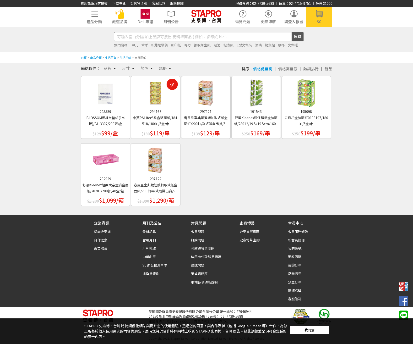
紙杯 (281, 45)
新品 (328, 69)
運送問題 (197, 265)
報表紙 (228, 45)
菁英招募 (100, 248)
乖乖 (144, 45)
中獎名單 (149, 256)
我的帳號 (294, 248)
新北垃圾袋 (159, 45)
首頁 (84, 57)
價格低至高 (262, 69)
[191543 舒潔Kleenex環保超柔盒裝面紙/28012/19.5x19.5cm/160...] (256, 91)
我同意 (309, 329)
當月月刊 (149, 240)
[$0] (319, 16)
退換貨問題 (199, 273)
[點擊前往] (403, 314)
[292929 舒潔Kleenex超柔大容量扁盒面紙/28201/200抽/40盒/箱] (105, 158)
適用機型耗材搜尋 (94, 3)
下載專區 (119, 3)
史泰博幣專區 (249, 231)
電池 (217, 45)
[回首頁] (206, 16)
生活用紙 (125, 57)
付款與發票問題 (202, 248)
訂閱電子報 (138, 3)
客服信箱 (158, 3)
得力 (187, 45)
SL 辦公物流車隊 (154, 265)
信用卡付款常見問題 (206, 256)
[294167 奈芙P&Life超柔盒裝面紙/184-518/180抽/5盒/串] (155, 91)
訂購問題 (197, 240)
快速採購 (294, 290)
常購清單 (294, 273)
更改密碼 (294, 256)
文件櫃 (293, 45)
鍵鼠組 (270, 45)
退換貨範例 (150, 273)
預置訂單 (294, 282)
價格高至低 (287, 69)
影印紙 (176, 45)
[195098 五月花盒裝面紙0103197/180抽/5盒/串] (306, 91)
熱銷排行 (311, 69)
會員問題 (197, 231)
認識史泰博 (102, 231)
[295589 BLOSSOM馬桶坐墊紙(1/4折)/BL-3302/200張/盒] (105, 91)
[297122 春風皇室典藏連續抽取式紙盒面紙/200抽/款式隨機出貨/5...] (155, 158)
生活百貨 (110, 57)
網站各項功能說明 (204, 282)
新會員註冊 (296, 240)
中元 (134, 45)
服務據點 (177, 3)
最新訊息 (149, 231)
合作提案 (100, 240)
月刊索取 (149, 248)
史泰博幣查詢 (249, 240)
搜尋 (297, 36)
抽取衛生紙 (202, 45)
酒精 (258, 45)
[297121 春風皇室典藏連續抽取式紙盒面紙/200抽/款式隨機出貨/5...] (205, 91)
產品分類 (96, 57)
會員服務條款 (298, 231)
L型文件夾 (244, 45)
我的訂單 (294, 265)
